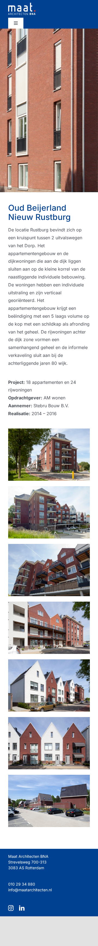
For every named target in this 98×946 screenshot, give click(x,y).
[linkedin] (21, 908)
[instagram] (11, 908)
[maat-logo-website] (21, 5)
